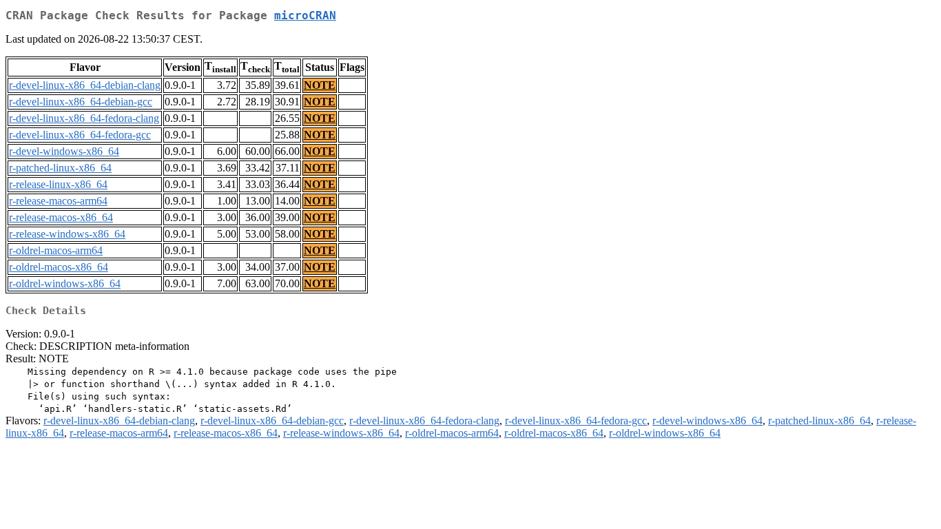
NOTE (319, 85)
